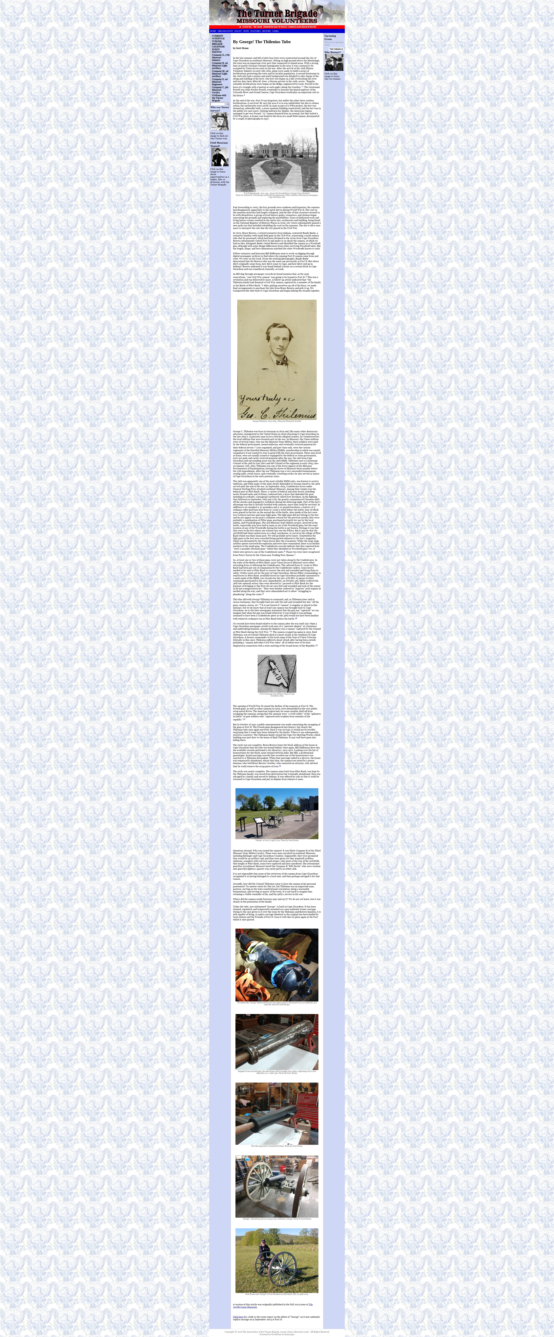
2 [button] (244, 95)
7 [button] (294, 554)
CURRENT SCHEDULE (218, 37)
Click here (238, 1316)
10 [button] (296, 618)
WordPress (276, 1334)
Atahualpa (289, 1334)
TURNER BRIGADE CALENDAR (218, 44)
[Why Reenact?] (334, 62)
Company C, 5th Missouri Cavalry (220, 90)
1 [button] (302, 86)
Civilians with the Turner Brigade (219, 98)
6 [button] (284, 551)
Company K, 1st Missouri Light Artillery (220, 65)
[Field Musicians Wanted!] (220, 157)
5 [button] (255, 447)
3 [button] (306, 276)
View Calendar (335, 49)
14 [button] (280, 765)
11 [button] (271, 631)
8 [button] (263, 593)
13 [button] (244, 719)
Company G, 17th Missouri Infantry (221, 57)
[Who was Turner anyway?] (220, 121)
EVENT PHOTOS (217, 50)
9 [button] (260, 604)
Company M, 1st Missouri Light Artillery (220, 73)
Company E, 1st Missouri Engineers (220, 82)
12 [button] (317, 645)
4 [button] (262, 285)
